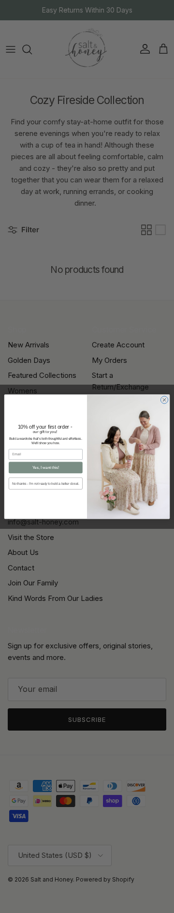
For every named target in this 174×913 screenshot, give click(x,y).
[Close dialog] (164, 399)
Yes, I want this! (45, 467)
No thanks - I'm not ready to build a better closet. (45, 483)
